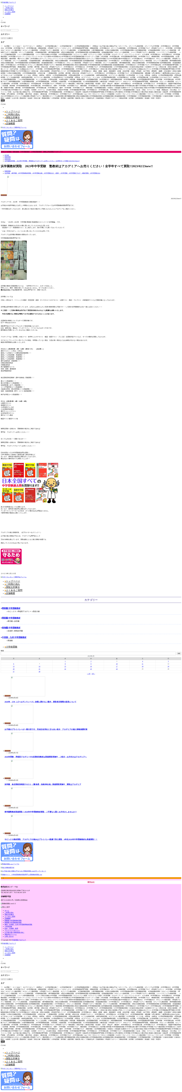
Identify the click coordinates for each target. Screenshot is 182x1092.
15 (65, 666)
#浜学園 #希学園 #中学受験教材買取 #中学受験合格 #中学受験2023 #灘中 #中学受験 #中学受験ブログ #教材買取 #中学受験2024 (52, 173)
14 (39, 666)
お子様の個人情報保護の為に (14, 932)
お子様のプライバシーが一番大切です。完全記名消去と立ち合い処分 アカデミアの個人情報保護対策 (46, 729)
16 (91, 666)
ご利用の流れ (9, 8)
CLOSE (3, 22)
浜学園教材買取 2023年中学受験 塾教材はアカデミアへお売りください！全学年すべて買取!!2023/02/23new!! (42, 161)
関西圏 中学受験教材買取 (13, 922)
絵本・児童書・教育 (11, 928)
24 (117, 669)
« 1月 (88, 674)
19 (168, 666)
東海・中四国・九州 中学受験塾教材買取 (18, 924)
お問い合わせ (9, 936)
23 (91, 669)
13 (13, 666)
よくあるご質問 (10, 12)
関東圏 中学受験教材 (11, 608)
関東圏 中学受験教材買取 (13, 920)
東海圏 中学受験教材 (11, 628)
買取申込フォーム (11, 934)
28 (39, 671)
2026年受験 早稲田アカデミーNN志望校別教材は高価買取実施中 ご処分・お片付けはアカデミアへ (46, 757)
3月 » (93, 674)
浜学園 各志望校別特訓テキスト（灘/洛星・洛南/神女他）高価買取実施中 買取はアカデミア (43, 784)
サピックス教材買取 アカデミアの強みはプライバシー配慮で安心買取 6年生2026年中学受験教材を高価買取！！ (51, 839)
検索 (3, 100)
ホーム (7, 910)
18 (142, 666)
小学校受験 (11, 647)
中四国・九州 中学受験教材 (14, 637)
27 (13, 671)
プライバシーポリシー (12, 930)
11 (142, 664)
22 (65, 669)
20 (13, 669)
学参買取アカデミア (19, 940)
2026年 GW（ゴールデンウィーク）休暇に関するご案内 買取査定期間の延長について (40, 702)
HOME (7, 155)
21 (39, 669)
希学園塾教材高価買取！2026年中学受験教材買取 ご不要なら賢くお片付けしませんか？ (41, 812)
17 (117, 666)
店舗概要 (8, 14)
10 (117, 664)
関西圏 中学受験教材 (11, 618)
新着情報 (8, 157)
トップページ (9, 6)
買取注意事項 (9, 10)
